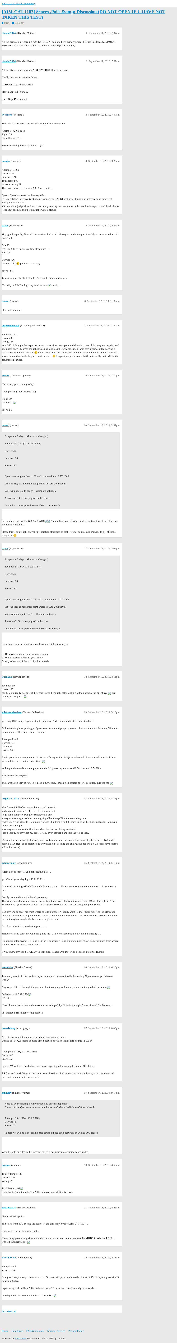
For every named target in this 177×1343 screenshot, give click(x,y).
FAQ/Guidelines (35, 1331)
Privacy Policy (76, 1331)
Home (5, 1331)
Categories (17, 1331)
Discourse (20, 1338)
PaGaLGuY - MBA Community (18, 3)
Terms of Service (56, 1331)
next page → (9, 1311)
